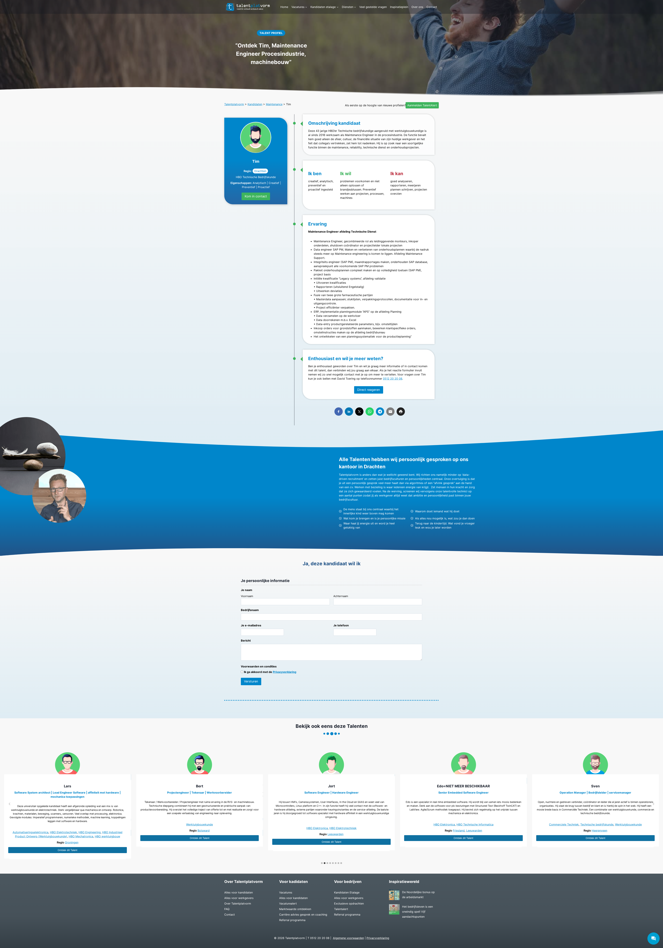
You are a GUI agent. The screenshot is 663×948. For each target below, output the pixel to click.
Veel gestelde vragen (373, 7)
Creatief (274, 183)
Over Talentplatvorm (237, 903)
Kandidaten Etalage (346, 892)
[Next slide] (653, 804)
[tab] (322, 863)
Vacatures (285, 892)
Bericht (246, 640)
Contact (431, 7)
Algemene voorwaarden (348, 938)
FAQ (226, 909)
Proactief (264, 187)
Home (284, 7)
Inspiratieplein (399, 7)
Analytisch (259, 183)
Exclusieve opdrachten (349, 903)
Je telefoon (341, 625)
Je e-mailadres (251, 625)
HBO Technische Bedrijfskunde (256, 177)
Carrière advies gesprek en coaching (303, 914)
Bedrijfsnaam (250, 610)
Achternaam (340, 596)
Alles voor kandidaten (238, 892)
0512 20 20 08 (392, 378)
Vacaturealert (288, 903)
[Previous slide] (9, 804)
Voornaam (247, 596)
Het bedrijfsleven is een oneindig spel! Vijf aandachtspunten (417, 911)
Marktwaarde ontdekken (295, 909)
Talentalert (341, 909)
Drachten (260, 171)
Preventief (248, 187)
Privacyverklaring (284, 672)
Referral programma (292, 920)
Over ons (417, 7)
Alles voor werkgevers (238, 898)
